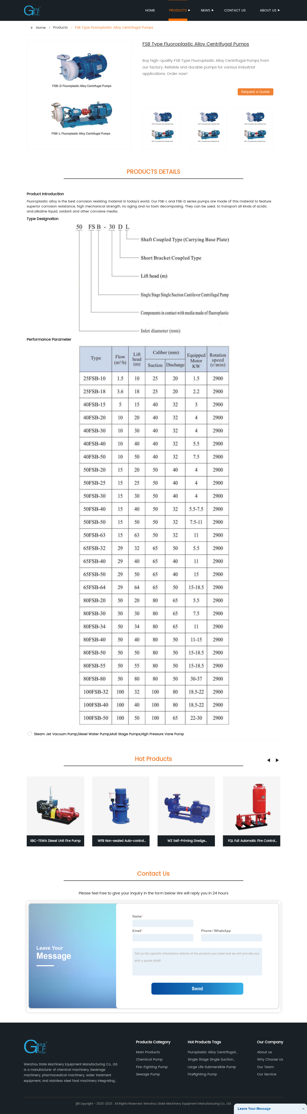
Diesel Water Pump (93, 734)
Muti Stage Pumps (125, 734)
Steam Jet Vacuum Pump (55, 734)
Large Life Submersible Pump (212, 1067)
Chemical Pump (149, 1059)
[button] (268, 760)
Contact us (235, 10)
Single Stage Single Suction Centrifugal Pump (210, 1059)
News (205, 10)
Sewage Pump (148, 1074)
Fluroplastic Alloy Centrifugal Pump (212, 1052)
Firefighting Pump (202, 1074)
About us (268, 10)
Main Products (148, 1052)
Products (178, 10)
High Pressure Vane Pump (162, 734)
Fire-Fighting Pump (152, 1067)
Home (150, 10)
